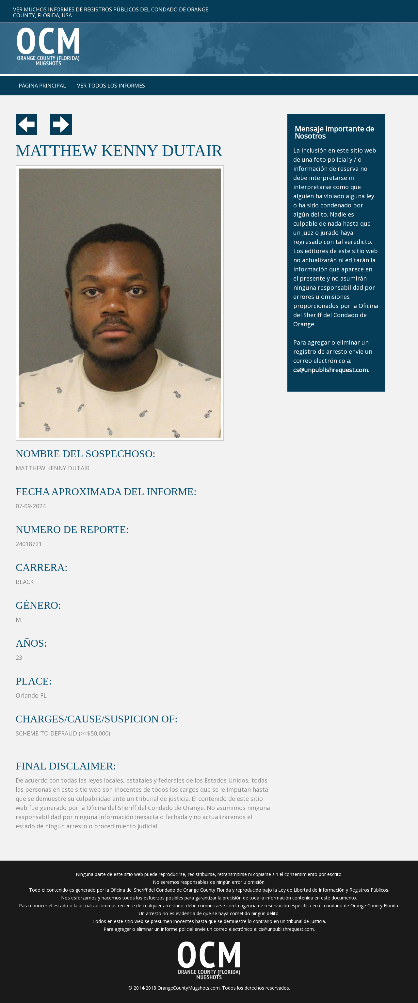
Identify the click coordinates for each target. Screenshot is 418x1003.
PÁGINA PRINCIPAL (42, 85)
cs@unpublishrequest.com (286, 929)
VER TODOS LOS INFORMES (111, 85)
